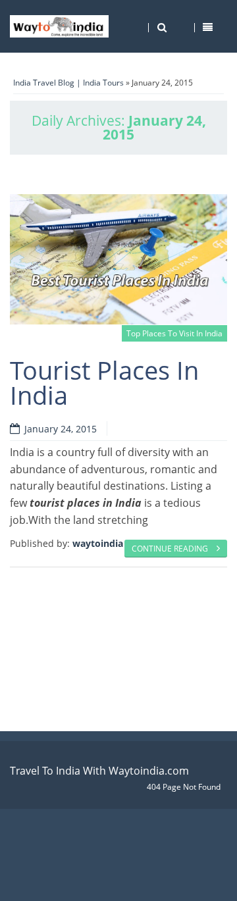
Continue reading (171, 548)
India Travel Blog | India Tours (68, 82)
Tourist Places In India (104, 382)
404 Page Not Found (184, 786)
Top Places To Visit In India (174, 333)
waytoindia (97, 543)
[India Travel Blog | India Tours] (59, 26)
